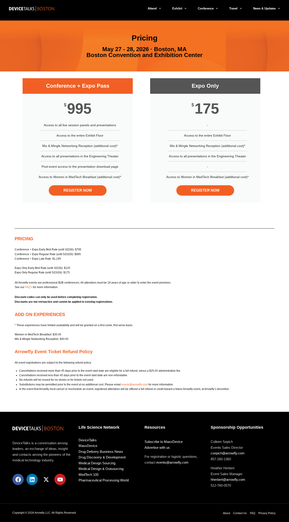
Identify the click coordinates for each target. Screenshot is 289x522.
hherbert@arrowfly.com (228, 479)
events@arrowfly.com (134, 384)
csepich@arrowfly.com (228, 453)
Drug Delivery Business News (101, 451)
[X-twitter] (46, 479)
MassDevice (88, 446)
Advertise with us (157, 447)
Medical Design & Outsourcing (101, 469)
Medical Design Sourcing (97, 463)
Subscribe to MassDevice (163, 442)
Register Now (77, 190)
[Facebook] (18, 479)
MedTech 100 (88, 474)
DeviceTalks (88, 440)
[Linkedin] (32, 479)
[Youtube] (60, 479)
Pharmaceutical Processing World (104, 480)
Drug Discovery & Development (102, 457)
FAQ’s (28, 287)
